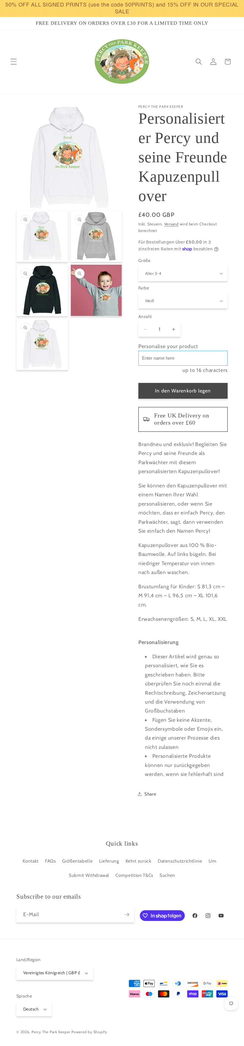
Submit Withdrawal (89, 875)
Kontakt (31, 861)
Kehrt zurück (138, 861)
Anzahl (145, 316)
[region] (122, 8)
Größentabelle (77, 861)
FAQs (50, 861)
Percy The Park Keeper (51, 1032)
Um (212, 861)
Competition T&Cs (134, 875)
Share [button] (150, 794)
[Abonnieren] (127, 914)
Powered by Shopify (89, 1032)
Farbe (143, 288)
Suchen (167, 875)
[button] (14, 61)
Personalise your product (168, 346)
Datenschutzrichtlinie (180, 861)
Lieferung (109, 861)
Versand (171, 224)
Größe (144, 260)
